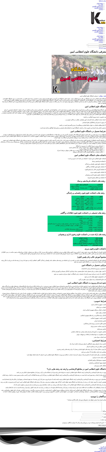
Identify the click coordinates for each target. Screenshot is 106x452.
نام (105, 414)
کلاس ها (101, 5)
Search (104, 44)
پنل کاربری (103, 446)
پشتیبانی (101, 9)
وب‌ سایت (103, 419)
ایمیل (104, 417)
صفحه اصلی (100, 3)
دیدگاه (104, 411)
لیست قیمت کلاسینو (97, 6)
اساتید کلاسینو (102, 448)
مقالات (101, 96)
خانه (105, 96)
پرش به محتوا (102, 0)
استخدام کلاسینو (99, 8)
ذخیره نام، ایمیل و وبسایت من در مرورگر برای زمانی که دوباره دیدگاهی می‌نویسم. (83, 422)
